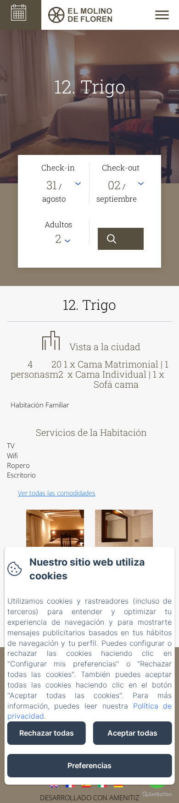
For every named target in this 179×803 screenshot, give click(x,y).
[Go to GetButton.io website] (157, 794)
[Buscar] (121, 239)
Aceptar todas (132, 732)
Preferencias (89, 765)
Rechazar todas (46, 732)
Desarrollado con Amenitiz (90, 797)
